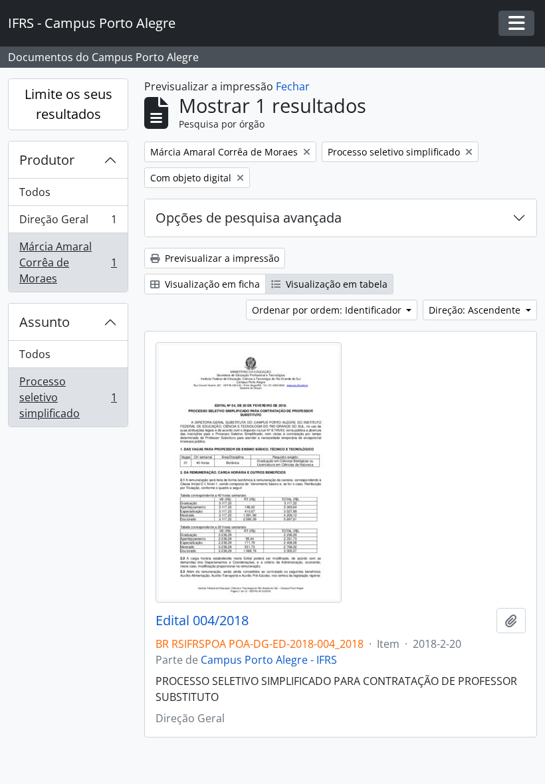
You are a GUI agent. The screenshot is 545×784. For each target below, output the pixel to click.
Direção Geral (68, 222)
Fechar (293, 86)
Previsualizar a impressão (220, 258)
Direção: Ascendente (476, 310)
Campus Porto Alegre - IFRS (269, 659)
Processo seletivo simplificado (68, 397)
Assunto (44, 322)
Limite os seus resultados (68, 104)
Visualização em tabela (335, 284)
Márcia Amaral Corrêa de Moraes (68, 262)
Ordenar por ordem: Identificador (328, 310)
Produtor (46, 160)
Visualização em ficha (211, 284)
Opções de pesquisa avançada (249, 218)
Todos (35, 192)
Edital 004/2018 (202, 621)
